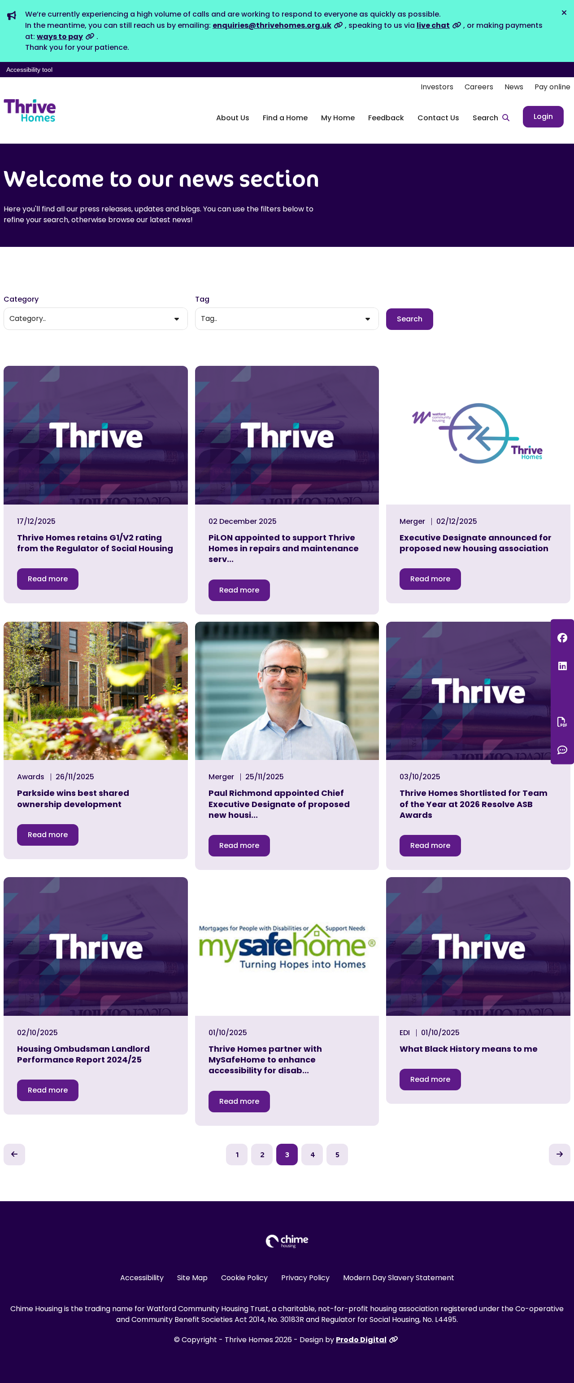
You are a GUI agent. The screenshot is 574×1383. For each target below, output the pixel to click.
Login (543, 116)
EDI (405, 1032)
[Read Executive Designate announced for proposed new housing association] (478, 435)
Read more (48, 579)
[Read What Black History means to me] (478, 946)
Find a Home (285, 118)
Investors (437, 87)
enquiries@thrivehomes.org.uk (272, 25)
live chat (433, 25)
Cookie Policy (244, 1278)
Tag (202, 299)
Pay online (552, 87)
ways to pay (60, 36)
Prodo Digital (361, 1340)
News (513, 87)
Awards (30, 777)
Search (409, 319)
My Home (338, 118)
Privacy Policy (305, 1278)
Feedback (386, 118)
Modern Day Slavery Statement (398, 1278)
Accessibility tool (29, 69)
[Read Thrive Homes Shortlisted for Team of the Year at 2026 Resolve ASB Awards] (478, 691)
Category (21, 299)
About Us (232, 118)
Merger (412, 521)
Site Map (192, 1278)
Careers (479, 87)
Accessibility (142, 1278)
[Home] (30, 110)
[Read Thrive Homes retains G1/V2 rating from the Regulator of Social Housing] (96, 435)
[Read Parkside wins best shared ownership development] (96, 691)
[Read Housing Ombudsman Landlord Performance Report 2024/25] (96, 946)
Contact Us (438, 118)
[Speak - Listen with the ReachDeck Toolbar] (562, 693)
